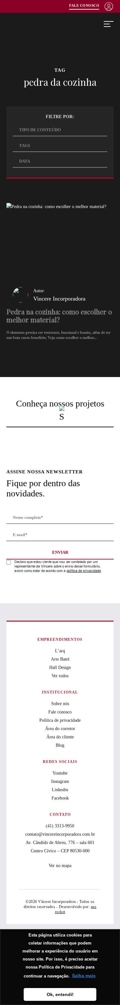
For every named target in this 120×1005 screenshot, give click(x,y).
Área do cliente (60, 737)
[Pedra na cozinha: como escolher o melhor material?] (60, 275)
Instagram (60, 781)
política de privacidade (84, 571)
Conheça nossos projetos (60, 403)
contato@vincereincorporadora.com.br (60, 834)
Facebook (60, 798)
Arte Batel (60, 659)
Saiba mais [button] (84, 975)
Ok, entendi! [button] (60, 994)
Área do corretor (60, 728)
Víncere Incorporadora (39, 24)
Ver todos (60, 675)
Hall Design (60, 667)
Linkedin (60, 789)
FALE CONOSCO (84, 5)
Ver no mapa (60, 865)
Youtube (60, 773)
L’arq (60, 650)
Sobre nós (60, 703)
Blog (60, 745)
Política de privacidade (60, 720)
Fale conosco (60, 712)
